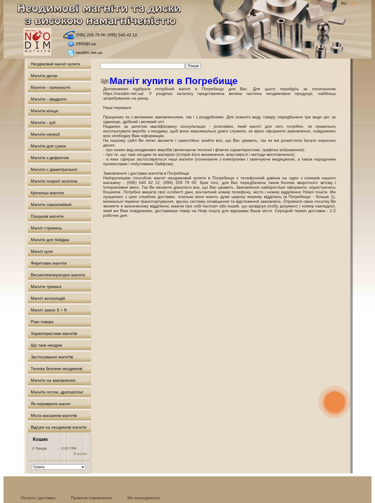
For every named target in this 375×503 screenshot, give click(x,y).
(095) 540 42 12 (122, 35)
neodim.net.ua (89, 52)
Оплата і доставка (38, 497)
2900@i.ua (86, 43)
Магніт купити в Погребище (174, 81)
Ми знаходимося (143, 497)
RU (344, 3)
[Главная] (102, 16)
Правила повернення (91, 497)
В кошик (80, 454)
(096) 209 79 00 (90, 35)
